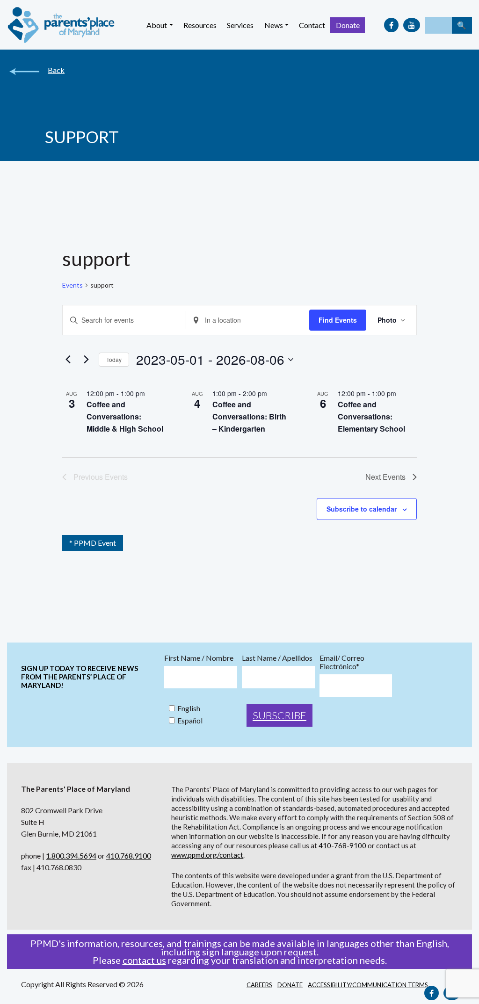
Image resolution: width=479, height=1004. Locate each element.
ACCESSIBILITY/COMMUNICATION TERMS (368, 985)
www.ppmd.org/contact (207, 855)
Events (72, 285)
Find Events (338, 320)
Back (56, 70)
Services (240, 25)
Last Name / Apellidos (277, 658)
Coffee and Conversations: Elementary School (371, 416)
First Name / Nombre (198, 658)
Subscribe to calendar (362, 508)
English (188, 708)
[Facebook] (391, 25)
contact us (144, 960)
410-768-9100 (342, 845)
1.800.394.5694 (71, 855)
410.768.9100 (128, 855)
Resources (200, 25)
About (156, 25)
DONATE (290, 985)
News (273, 25)
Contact (312, 25)
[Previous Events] (67, 359)
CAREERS (259, 985)
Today (114, 359)
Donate (348, 25)
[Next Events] (86, 359)
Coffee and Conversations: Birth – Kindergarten (249, 416)
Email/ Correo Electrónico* (341, 662)
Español (190, 720)
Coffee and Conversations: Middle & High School (125, 416)
